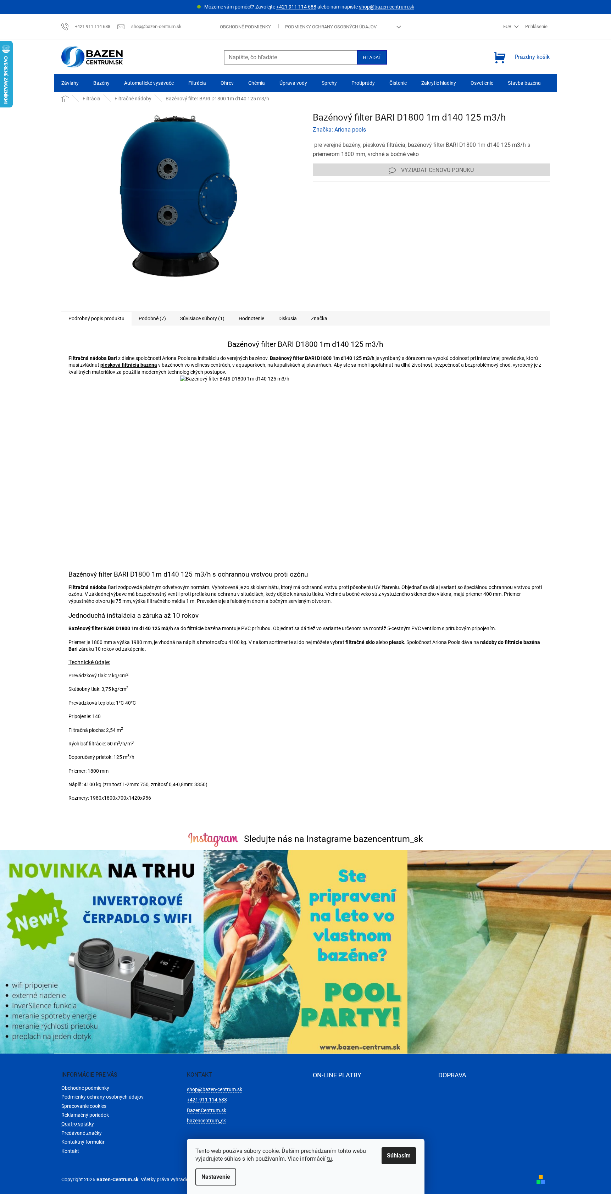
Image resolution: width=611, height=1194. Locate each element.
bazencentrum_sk (206, 1120)
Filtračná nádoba (87, 587)
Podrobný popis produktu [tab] (96, 318)
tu (329, 1158)
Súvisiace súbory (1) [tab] (202, 318)
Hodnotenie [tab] (251, 318)
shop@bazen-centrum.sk (386, 7)
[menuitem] (70, 83)
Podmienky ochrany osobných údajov (331, 26)
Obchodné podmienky (245, 26)
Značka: (339, 129)
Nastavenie (215, 1176)
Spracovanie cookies (83, 1106)
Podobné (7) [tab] (152, 318)
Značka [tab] (319, 318)
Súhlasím (399, 1155)
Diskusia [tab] (287, 318)
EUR (507, 26)
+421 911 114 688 (296, 7)
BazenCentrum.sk (206, 1110)
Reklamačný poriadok (85, 1115)
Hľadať (372, 57)
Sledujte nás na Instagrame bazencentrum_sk (333, 839)
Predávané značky (81, 1133)
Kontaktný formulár (83, 1142)
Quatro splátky (77, 1124)
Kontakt (70, 1151)
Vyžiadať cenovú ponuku (437, 170)
